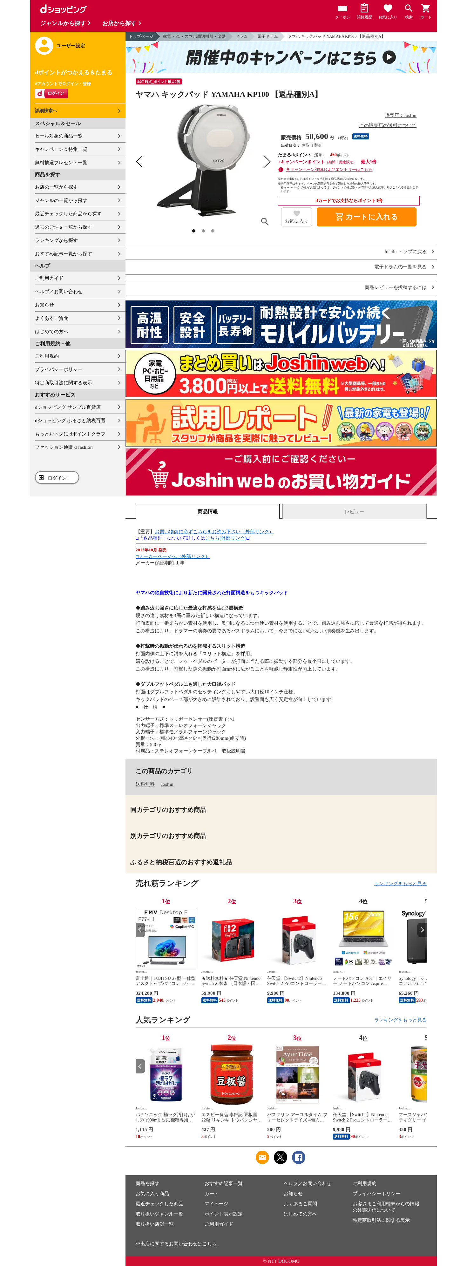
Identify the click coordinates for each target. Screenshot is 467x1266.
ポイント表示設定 (224, 1213)
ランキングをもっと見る (400, 883)
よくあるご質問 (51, 318)
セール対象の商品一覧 (59, 135)
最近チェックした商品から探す (68, 213)
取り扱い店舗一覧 (155, 1224)
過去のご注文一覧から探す (63, 227)
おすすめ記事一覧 (224, 1183)
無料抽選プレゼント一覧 (61, 162)
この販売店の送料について (387, 125)
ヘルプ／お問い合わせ (59, 291)
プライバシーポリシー (59, 369)
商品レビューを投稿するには (396, 287)
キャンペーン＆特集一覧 (61, 149)
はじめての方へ (51, 331)
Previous (140, 930)
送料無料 (145, 784)
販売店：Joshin (400, 115)
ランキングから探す (56, 240)
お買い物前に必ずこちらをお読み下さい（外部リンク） (214, 531)
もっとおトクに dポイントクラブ (70, 433)
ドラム (241, 36)
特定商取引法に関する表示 (63, 382)
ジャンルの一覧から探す (61, 200)
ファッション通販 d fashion (64, 447)
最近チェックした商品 (159, 1203)
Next (422, 930)
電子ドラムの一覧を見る (400, 267)
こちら (209, 1243)
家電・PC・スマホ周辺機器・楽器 (194, 36)
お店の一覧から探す (56, 187)
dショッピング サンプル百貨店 (68, 407)
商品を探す (147, 1183)
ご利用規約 (47, 356)
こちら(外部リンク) (226, 538)
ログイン (57, 478)
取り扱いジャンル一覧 (159, 1213)
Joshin (167, 784)
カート (212, 1193)
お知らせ (44, 304)
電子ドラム (267, 36)
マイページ (216, 1203)
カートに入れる (366, 217)
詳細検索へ (46, 110)
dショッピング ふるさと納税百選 (70, 420)
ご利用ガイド (49, 278)
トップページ (141, 36)
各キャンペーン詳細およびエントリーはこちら (329, 169)
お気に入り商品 (152, 1193)
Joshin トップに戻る (405, 251)
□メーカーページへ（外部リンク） (173, 556)
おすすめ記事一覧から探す (63, 253)
